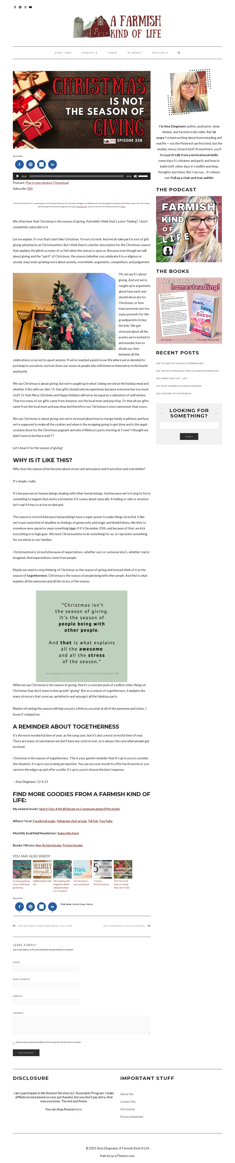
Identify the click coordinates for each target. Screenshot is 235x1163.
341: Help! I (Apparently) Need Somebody (179, 386)
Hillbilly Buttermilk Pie (42, 883)
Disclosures (127, 1109)
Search (189, 436)
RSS (30, 189)
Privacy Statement (131, 1116)
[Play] (17, 176)
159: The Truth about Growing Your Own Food (121, 884)
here (123, 206)
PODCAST (88, 52)
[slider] (143, 176)
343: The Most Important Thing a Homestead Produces (187, 370)
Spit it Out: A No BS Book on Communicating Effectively (79, 809)
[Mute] (135, 176)
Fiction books (73, 845)
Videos (112, 52)
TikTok (93, 821)
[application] (82, 176)
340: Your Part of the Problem (173, 393)
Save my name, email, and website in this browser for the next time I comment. (48, 1042)
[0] (19, 164)
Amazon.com (82, 206)
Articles (159, 52)
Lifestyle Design (79, 904)
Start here (63, 52)
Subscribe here (68, 833)
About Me (126, 1094)
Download (62, 183)
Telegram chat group (72, 821)
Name (16, 962)
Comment (18, 1013)
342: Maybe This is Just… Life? (172, 378)
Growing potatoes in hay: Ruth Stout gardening (21, 884)
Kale (103, 1156)
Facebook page (44, 821)
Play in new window (39, 183)
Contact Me (127, 1101)
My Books (135, 52)
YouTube (106, 821)
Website (17, 996)
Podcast (89, 904)
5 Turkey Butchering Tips (101, 883)
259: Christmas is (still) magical (124, 926)
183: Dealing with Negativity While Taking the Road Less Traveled (61, 886)
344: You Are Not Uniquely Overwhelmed (179, 363)
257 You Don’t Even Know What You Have (45, 926)
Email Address (21, 979)
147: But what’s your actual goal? (81, 883)
